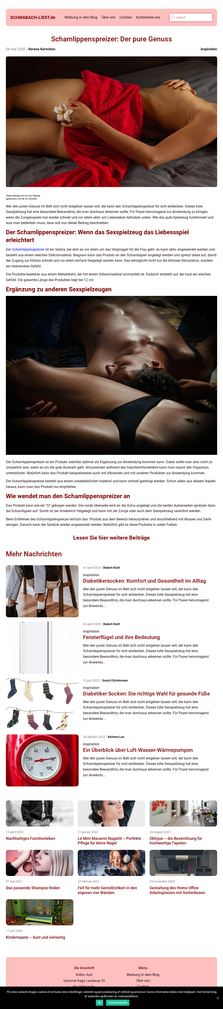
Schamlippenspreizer (28, 249)
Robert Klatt (111, 567)
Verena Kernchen (41, 49)
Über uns (108, 17)
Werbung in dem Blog (80, 17)
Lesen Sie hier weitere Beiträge (111, 538)
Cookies (126, 17)
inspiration (209, 49)
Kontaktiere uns (148, 17)
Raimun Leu (116, 737)
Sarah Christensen (115, 680)
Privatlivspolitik (117, 1002)
